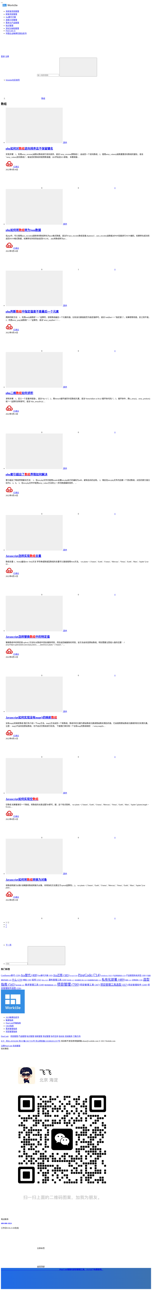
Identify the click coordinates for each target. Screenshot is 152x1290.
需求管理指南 (11, 1029)
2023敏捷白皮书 (12, 1017)
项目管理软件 (137, 985)
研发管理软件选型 (94, 980)
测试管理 (46, 1036)
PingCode (89, 975)
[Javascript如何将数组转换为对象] (34, 874)
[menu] (2, 2)
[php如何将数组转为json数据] (34, 224)
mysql (74, 975)
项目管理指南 (11, 1032)
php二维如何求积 (19, 393)
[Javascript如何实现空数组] (34, 793)
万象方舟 (77, 1036)
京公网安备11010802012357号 (30, 1041)
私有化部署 (113, 979)
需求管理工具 (34, 985)
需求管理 (20, 985)
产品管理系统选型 (136, 975)
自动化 (61, 1036)
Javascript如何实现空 (22, 799)
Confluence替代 (10, 975)
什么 (17, 979)
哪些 (27, 980)
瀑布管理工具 (58, 980)
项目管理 (68, 984)
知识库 (70, 980)
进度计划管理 (11, 20)
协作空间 (54, 1036)
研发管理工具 (81, 980)
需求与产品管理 (12, 23)
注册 (7, 56)
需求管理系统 (51, 985)
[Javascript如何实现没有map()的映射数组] (34, 711)
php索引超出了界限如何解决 (26, 474)
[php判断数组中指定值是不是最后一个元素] (34, 306)
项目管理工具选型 (114, 984)
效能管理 (38, 1036)
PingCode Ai (10, 31)
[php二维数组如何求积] (34, 387)
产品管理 (22, 1036)
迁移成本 (137, 980)
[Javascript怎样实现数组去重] (34, 550)
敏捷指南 (9, 1020)
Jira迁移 (61, 975)
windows (106, 975)
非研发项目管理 (12, 11)
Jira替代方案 (11, 17)
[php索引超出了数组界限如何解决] (34, 468)
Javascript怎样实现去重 (23, 555)
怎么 (45, 980)
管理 (128, 980)
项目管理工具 (90, 984)
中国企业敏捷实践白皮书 (16, 33)
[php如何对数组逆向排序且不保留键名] (34, 143)
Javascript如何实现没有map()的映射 (31, 717)
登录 (3, 56)
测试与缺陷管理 (12, 28)
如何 (36, 980)
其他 (65, 143)
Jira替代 (29, 975)
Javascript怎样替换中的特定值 (28, 636)
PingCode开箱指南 (13, 1023)
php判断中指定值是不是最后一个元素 (32, 311)
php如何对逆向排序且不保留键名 (29, 148)
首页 (13, 80)
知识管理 (9, 26)
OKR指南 (10, 1026)
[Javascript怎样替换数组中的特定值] (34, 631)
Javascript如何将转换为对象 (26, 879)
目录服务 (69, 1036)
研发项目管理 (11, 14)
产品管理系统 (119, 975)
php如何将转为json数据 (23, 230)
